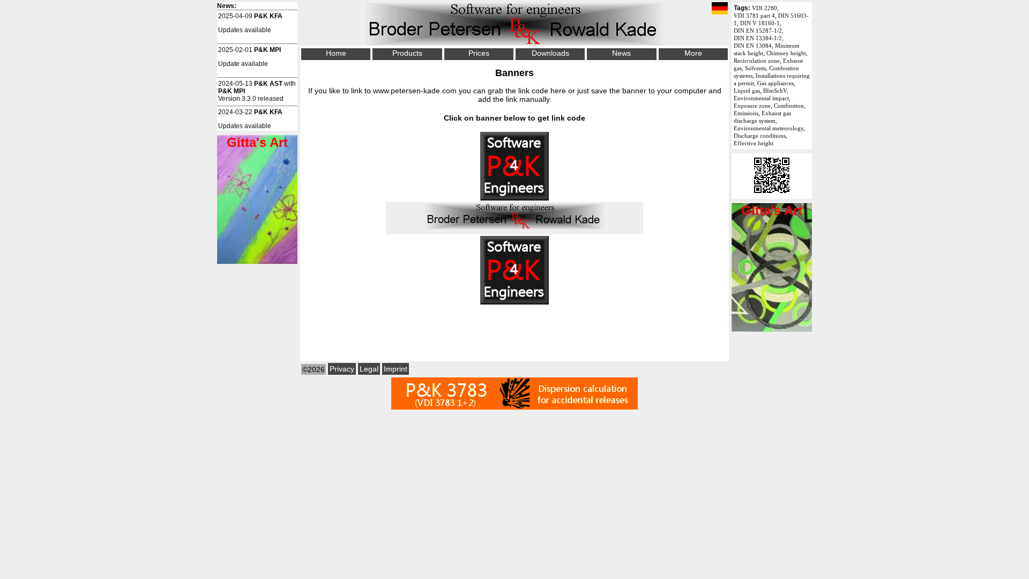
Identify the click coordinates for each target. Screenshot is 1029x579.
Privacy (342, 369)
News (621, 53)
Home (336, 53)
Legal (369, 369)
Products (407, 53)
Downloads (550, 53)
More (693, 53)
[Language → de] (720, 9)
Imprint (395, 369)
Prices (478, 53)
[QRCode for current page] (772, 195)
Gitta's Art (771, 210)
